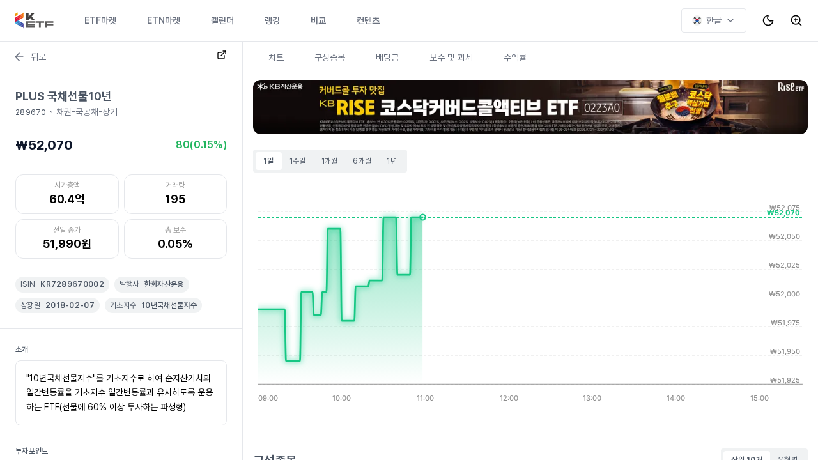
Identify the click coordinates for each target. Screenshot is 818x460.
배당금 (387, 57)
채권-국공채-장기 (87, 112)
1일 (268, 161)
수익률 (515, 57)
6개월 (362, 161)
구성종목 (329, 57)
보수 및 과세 (451, 57)
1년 (392, 161)
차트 (276, 57)
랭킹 (272, 20)
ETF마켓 (100, 20)
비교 (318, 20)
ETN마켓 (163, 20)
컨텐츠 (368, 20)
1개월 (329, 161)
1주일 (297, 161)
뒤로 (38, 57)
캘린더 (222, 20)
